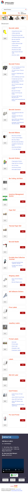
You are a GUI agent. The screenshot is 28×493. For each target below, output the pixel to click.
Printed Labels (13, 339)
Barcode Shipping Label (17, 282)
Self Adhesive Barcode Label (18, 37)
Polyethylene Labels (16, 350)
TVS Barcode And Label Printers (17, 88)
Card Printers (13, 391)
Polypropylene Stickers (17, 161)
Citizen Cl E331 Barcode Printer (17, 93)
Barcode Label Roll (16, 39)
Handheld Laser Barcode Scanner (17, 116)
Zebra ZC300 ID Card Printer (18, 397)
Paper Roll (12, 210)
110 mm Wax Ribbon (16, 149)
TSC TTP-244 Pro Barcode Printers (17, 85)
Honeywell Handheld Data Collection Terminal (17, 263)
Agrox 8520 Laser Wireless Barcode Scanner (18, 120)
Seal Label (14, 342)
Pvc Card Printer (14, 415)
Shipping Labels (14, 276)
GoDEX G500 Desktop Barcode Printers (18, 100)
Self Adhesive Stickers (16, 292)
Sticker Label (14, 346)
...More (22, 57)
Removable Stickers (16, 169)
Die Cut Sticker (15, 165)
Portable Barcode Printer (17, 79)
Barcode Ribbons (14, 133)
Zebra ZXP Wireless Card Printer (17, 402)
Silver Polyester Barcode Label (17, 52)
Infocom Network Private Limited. (16, 490)
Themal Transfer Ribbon (17, 137)
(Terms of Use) (18, 489)
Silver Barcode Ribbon (16, 147)
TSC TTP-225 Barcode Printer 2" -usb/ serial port (18, 67)
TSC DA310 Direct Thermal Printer (18, 71)
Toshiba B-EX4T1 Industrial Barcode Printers (17, 81)
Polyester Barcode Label (17, 35)
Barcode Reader (14, 242)
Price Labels (13, 307)
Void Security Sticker (16, 167)
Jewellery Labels (14, 323)
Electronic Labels (15, 55)
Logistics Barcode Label (17, 43)
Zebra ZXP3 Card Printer (17, 399)
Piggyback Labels (16, 41)
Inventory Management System (16, 195)
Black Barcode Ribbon (16, 135)
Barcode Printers (14, 64)
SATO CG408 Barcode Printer (18, 76)
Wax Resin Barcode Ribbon (17, 141)
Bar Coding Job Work (16, 178)
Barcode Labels (14, 28)
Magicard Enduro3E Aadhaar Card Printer (18, 405)
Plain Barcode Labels (16, 49)
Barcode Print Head (16, 90)
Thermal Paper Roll (15, 226)
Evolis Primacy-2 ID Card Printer (17, 394)
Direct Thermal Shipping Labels (17, 279)
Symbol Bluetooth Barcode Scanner (17, 113)
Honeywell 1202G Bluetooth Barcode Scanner (18, 123)
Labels (11, 359)
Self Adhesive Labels (16, 47)
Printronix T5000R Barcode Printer (17, 74)
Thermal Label (15, 45)
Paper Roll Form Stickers (17, 163)
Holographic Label (16, 348)
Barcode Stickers (14, 158)
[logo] (2, 3)
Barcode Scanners (15, 110)
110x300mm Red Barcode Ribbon (17, 144)
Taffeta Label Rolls (16, 33)
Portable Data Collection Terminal (17, 258)
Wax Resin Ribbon (16, 139)
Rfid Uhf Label (13, 375)
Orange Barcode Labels (17, 31)
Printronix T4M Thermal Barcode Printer (17, 97)
